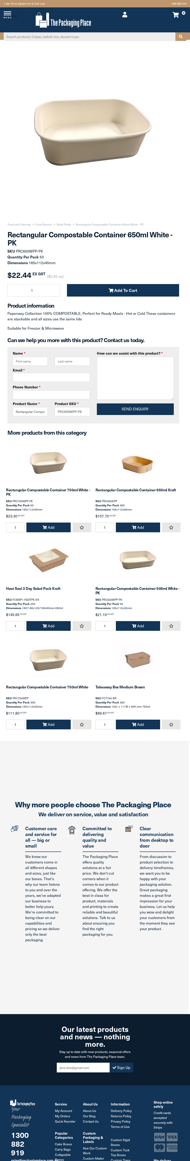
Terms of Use (120, 1126)
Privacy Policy (120, 1121)
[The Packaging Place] (63, 19)
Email (19, 370)
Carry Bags (63, 1149)
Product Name (26, 403)
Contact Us (91, 1121)
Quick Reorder (65, 1121)
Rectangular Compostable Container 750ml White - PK (48, 492)
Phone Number (27, 386)
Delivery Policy (121, 1110)
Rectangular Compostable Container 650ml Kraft (135, 489)
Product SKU (67, 403)
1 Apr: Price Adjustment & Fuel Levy (24, 3)
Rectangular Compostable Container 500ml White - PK (137, 590)
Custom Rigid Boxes (120, 1142)
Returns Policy (121, 1116)
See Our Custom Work (95, 1150)
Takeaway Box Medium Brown (120, 686)
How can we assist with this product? (130, 353)
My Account (63, 1110)
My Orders (62, 1116)
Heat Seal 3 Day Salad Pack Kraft (33, 588)
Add (50, 527)
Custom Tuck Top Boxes (120, 1152)
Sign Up (123, 1067)
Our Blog (89, 1116)
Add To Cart (125, 290)
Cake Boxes (63, 1144)
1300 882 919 (178, 3)
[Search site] (180, 36)
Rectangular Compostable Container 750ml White (47, 686)
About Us (89, 1110)
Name (19, 353)
